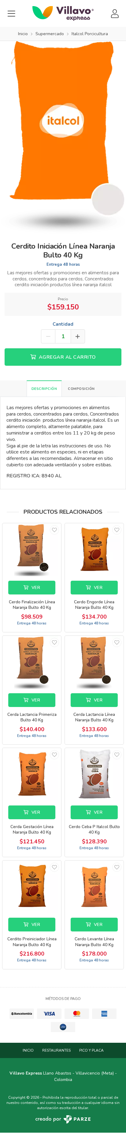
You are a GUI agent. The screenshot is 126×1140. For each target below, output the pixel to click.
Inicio (28, 1050)
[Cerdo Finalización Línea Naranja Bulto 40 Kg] (31, 549)
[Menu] (11, 13)
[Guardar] (54, 530)
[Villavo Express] (63, 13)
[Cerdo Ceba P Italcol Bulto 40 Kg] (94, 774)
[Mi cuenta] (115, 13)
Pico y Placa (91, 1050)
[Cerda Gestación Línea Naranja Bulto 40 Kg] (31, 774)
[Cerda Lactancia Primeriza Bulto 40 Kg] (31, 662)
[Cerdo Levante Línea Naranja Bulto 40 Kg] (94, 887)
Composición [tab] (81, 389)
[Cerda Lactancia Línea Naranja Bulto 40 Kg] (94, 662)
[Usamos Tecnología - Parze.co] (63, 1119)
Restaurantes (56, 1050)
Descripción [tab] (44, 389)
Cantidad (63, 324)
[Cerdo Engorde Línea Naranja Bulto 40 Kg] (94, 549)
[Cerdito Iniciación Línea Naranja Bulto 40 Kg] (63, 137)
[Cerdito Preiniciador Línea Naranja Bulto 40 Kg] (31, 887)
